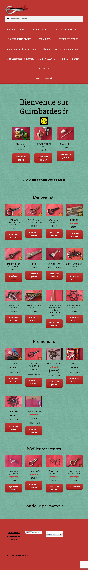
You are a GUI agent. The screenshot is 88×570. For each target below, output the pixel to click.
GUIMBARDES (36, 29)
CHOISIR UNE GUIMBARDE (63, 29)
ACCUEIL (10, 29)
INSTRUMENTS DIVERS (19, 39)
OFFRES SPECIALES (68, 39)
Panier (75, 58)
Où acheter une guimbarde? (20, 58)
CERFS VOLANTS (46, 58)
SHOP (22, 29)
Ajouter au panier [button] (21, 158)
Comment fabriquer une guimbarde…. (61, 49)
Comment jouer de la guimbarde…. (22, 49)
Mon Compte (43, 68)
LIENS (65, 58)
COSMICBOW (44, 39)
